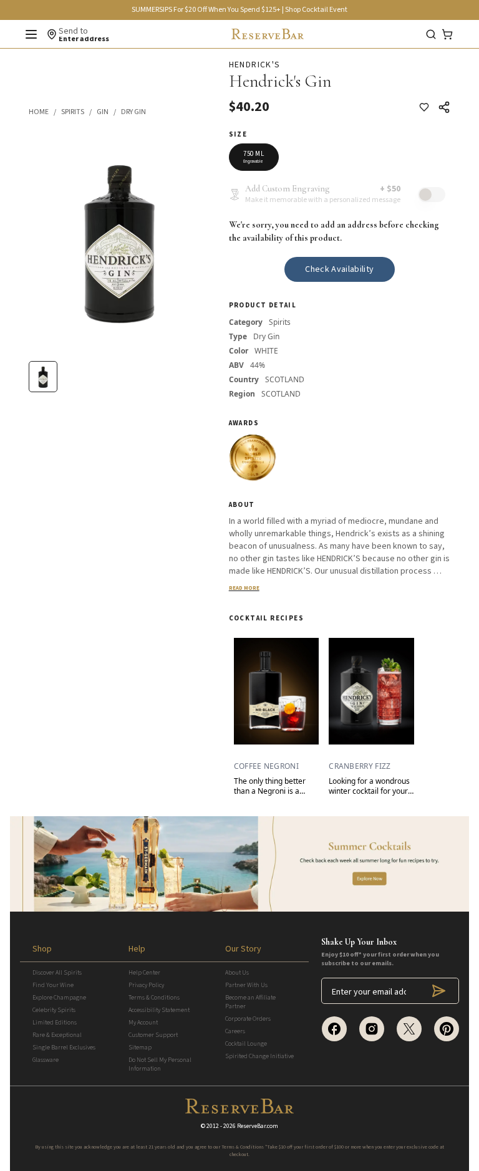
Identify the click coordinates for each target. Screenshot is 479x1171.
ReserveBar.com (257, 1126)
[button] (45, 112)
